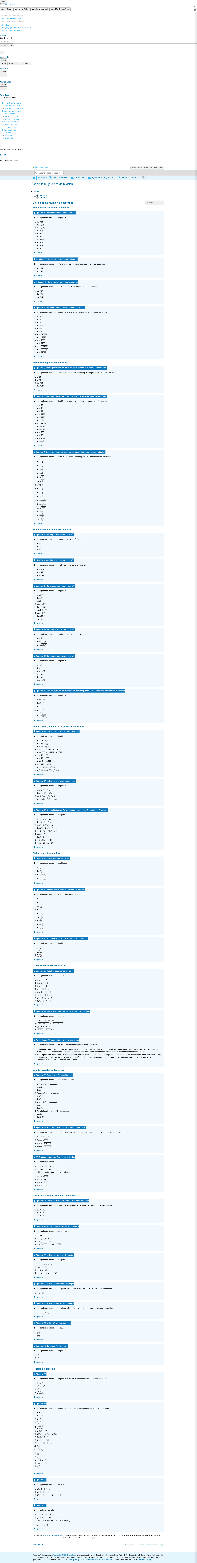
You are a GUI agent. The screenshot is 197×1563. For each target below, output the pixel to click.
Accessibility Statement (103, 1560)
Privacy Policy (74, 1560)
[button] (8, 135)
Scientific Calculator (12, 119)
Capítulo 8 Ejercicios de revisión (54, 1535)
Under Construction (59, 178)
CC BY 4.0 (120, 1535)
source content (47, 1538)
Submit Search (6, 45)
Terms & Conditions (87, 1560)
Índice (151, 203)
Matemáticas (79, 178)
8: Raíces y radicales (130, 178)
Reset (3, 60)
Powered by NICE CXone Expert (65, 1555)
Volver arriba (37, 1544)
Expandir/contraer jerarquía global (35, 178)
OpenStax (43, 195)
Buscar (36, 173)
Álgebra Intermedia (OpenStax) (103, 178)
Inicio (42, 178)
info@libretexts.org (144, 1560)
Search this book (6, 38)
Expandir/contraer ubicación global (163, 177)
